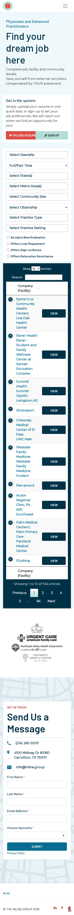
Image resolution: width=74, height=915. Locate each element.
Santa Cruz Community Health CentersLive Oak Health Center (25, 313)
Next (51, 601)
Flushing (23, 561)
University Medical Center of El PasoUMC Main (25, 429)
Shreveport (25, 410)
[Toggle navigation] (65, 6)
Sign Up (53, 135)
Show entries (37, 268)
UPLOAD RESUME (24, 135)
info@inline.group (30, 767)
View (54, 313)
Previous (19, 593)
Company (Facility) (25, 288)
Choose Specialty (20, 828)
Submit (37, 846)
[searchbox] (37, 154)
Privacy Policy (16, 853)
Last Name (15, 794)
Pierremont (25, 485)
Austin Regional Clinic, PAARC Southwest (25, 504)
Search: (17, 277)
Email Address (18, 811)
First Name (16, 777)
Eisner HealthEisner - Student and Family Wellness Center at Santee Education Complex (26, 354)
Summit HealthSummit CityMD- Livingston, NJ (27, 391)
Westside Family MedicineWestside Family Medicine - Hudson (24, 461)
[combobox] (37, 155)
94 (38, 601)
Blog (6, 893)
